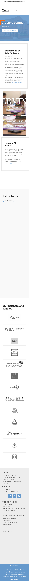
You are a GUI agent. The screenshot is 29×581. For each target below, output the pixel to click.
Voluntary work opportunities (12, 481)
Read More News (8, 200)
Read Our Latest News (9, 30)
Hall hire (5, 483)
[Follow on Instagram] (19, 496)
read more (8, 226)
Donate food (7, 524)
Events (12, 479)
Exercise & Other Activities (11, 477)
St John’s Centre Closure (13, 222)
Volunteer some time (9, 518)
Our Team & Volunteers (10, 491)
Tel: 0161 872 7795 (21, 1)
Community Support (9, 475)
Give (17, 11)
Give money (7, 520)
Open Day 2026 (10, 250)
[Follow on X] (14, 496)
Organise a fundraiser (10, 522)
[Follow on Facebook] (10, 496)
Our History (6, 489)
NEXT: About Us (8, 163)
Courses (5, 479)
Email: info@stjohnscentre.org (10, 1)
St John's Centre (12, 23)
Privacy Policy (14, 566)
